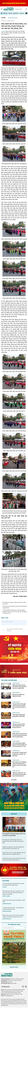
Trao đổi (4, 887)
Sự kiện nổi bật (19, 9)
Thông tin (21, 13)
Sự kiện (3, 17)
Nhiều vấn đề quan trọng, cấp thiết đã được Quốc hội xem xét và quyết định (19, 686)
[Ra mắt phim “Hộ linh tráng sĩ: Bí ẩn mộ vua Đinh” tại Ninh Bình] (6, 753)
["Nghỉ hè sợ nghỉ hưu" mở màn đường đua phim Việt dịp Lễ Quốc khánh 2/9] (6, 773)
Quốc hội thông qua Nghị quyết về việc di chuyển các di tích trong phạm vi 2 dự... (19, 744)
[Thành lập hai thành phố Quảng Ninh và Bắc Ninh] (6, 715)
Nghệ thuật (15, 13)
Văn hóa (10, 13)
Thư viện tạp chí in (14, 924)
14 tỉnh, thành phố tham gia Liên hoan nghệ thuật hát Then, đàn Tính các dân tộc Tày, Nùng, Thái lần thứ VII (15, 611)
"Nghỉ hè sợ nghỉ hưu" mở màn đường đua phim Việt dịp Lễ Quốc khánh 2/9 (19, 774)
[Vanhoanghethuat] (1, 13)
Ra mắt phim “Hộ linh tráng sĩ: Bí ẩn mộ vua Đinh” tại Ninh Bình (19, 754)
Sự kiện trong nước (13, 17)
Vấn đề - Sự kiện (6, 896)
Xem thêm (14, 779)
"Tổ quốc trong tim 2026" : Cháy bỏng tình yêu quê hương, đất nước (19, 725)
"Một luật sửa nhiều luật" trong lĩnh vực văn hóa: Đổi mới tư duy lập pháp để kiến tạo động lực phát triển (13, 892)
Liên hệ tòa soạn (5, 986)
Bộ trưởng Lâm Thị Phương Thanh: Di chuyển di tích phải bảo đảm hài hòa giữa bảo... (13, 841)
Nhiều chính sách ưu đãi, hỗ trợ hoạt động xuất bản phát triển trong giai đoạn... (19, 735)
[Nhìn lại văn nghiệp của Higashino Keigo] (6, 695)
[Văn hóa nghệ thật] (7, 976)
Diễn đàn (5, 13)
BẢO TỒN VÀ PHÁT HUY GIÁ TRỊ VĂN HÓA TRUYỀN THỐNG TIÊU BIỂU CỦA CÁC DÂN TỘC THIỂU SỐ (13, 33)
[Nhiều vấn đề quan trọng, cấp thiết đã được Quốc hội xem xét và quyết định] (6, 686)
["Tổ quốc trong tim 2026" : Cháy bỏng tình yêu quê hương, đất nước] (6, 725)
